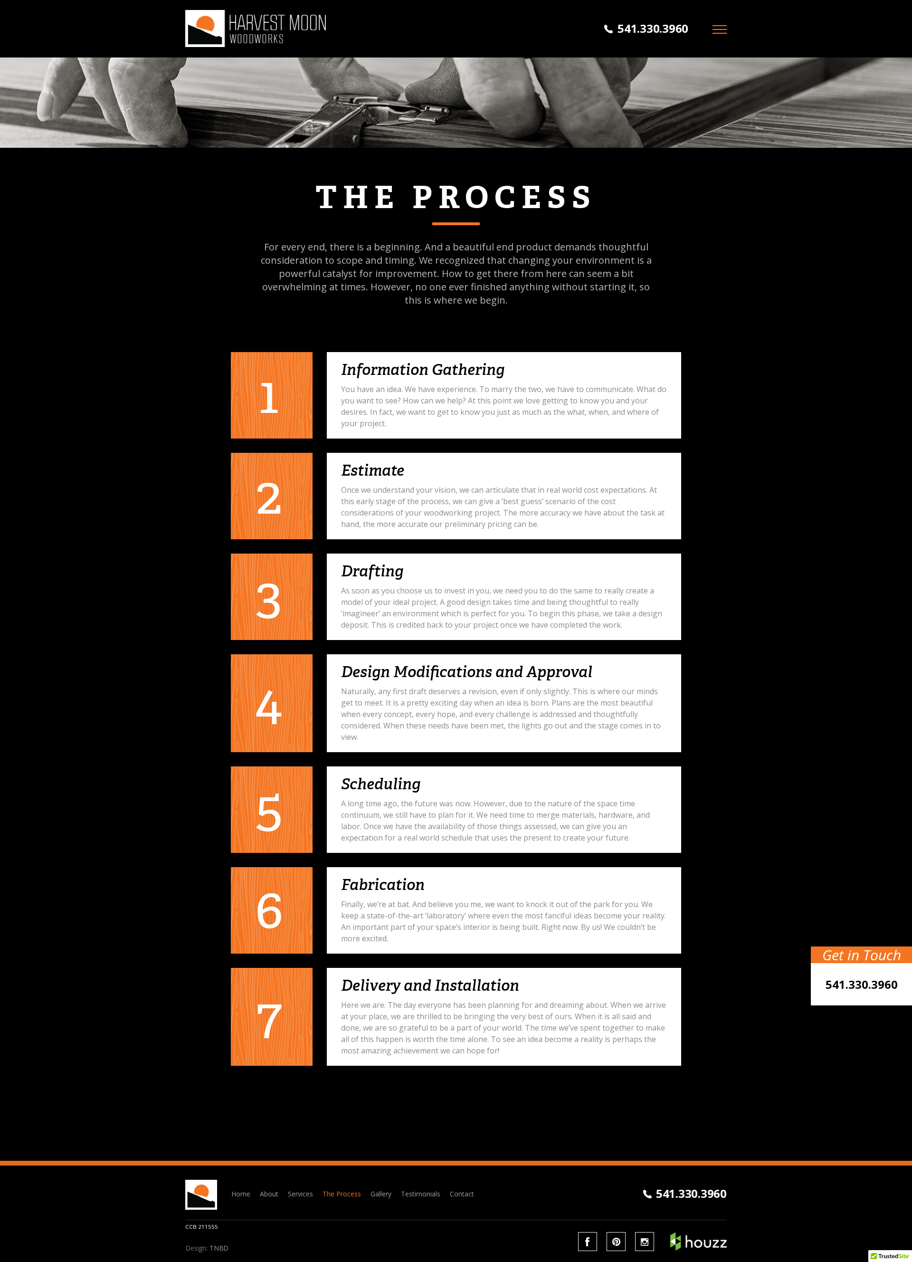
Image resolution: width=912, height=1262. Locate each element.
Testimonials (420, 1193)
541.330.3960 (653, 28)
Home (240, 1193)
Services (300, 1193)
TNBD (218, 1247)
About (269, 1193)
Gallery (380, 1193)
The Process (342, 1193)
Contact (462, 1193)
